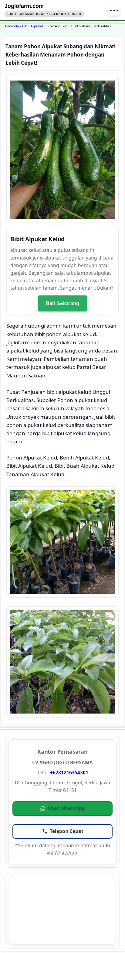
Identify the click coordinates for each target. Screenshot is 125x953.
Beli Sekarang (62, 303)
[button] (62, 808)
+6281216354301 (69, 772)
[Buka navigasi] (114, 10)
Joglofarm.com (24, 6)
